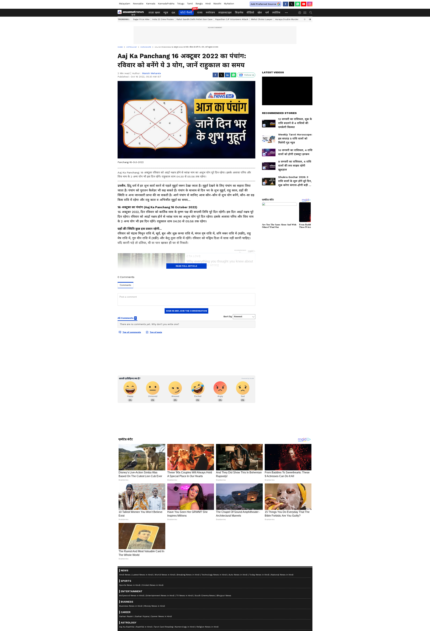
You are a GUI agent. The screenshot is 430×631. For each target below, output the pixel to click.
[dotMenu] (286, 12)
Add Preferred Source (263, 4)
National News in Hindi (282, 575)
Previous (304, 19)
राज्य (199, 12)
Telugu (180, 3)
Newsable (138, 3)
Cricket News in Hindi (152, 585)
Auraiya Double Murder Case (289, 19)
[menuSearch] (310, 12)
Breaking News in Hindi (188, 575)
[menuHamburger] (305, 12)
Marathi (217, 3)
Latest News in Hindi (142, 575)
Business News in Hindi (130, 606)
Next (309, 19)
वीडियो (250, 12)
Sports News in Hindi (129, 585)
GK (173, 12)
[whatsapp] (297, 4)
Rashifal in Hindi (144, 627)
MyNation (229, 3)
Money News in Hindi (154, 606)
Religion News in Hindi (208, 627)
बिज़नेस (239, 12)
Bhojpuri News (224, 595)
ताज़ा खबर (154, 12)
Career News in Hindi (161, 616)
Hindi (208, 3)
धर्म (267, 12)
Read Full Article (186, 266)
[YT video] (303, 4)
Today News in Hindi (259, 575)
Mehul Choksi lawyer (261, 19)
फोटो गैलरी (186, 12)
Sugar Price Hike (141, 19)
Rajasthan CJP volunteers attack (231, 19)
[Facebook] (285, 4)
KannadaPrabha (166, 3)
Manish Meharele (151, 73)
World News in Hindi (165, 575)
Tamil (190, 3)
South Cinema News (205, 595)
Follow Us (249, 75)
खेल (259, 12)
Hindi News (124, 575)
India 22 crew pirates (163, 19)
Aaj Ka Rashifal (126, 627)
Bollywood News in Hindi (131, 595)
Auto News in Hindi (238, 575)
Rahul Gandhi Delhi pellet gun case (194, 19)
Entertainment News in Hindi (160, 595)
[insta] (309, 4)
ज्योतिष (276, 12)
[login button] (300, 12)
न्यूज (165, 12)
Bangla (199, 3)
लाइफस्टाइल (225, 12)
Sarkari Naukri (126, 616)
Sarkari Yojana (142, 616)
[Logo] (132, 12)
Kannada (150, 3)
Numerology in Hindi (185, 627)
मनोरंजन (210, 12)
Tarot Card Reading (163, 627)
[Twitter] (291, 4)
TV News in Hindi (184, 595)
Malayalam (124, 3)
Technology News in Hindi (214, 575)
